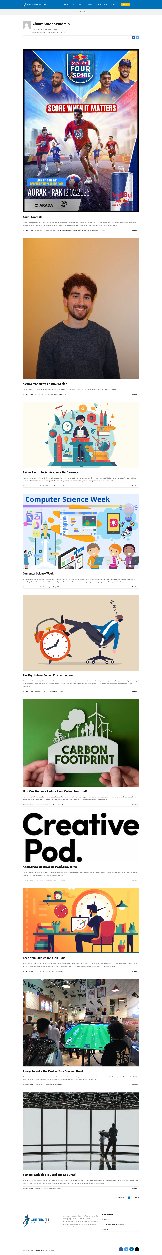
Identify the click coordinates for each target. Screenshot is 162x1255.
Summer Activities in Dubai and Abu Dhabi (49, 1175)
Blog (54, 230)
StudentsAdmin (28, 230)
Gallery (105, 1229)
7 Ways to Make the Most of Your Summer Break (53, 1071)
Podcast (56, 394)
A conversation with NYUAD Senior (45, 384)
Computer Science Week (38, 573)
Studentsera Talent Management (113, 1224)
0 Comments (101, 230)
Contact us (106, 1234)
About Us (106, 1220)
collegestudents (64, 230)
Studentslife (85, 230)
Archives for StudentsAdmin (81, 12)
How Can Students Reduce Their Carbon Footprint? (55, 791)
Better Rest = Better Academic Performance (51, 472)
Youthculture (93, 230)
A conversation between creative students (50, 866)
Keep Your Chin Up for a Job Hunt (44, 958)
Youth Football (32, 217)
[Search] (134, 4)
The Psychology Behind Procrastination (48, 675)
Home (69, 12)
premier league (77, 230)
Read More (135, 230)
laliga (70, 230)
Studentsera (38, 1250)
